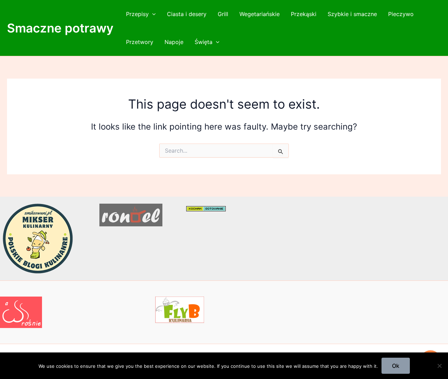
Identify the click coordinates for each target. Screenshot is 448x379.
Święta (203, 41)
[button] (152, 14)
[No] (439, 365)
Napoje (173, 41)
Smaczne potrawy (60, 28)
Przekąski (303, 13)
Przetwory (139, 41)
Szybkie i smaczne (352, 13)
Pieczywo (401, 13)
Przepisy (137, 13)
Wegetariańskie (259, 13)
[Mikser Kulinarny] (38, 237)
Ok (395, 365)
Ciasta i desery (186, 13)
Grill (223, 13)
